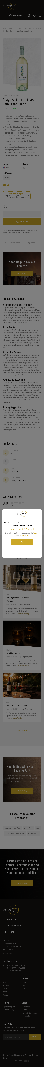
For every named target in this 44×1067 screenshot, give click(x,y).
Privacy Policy (24, 536)
